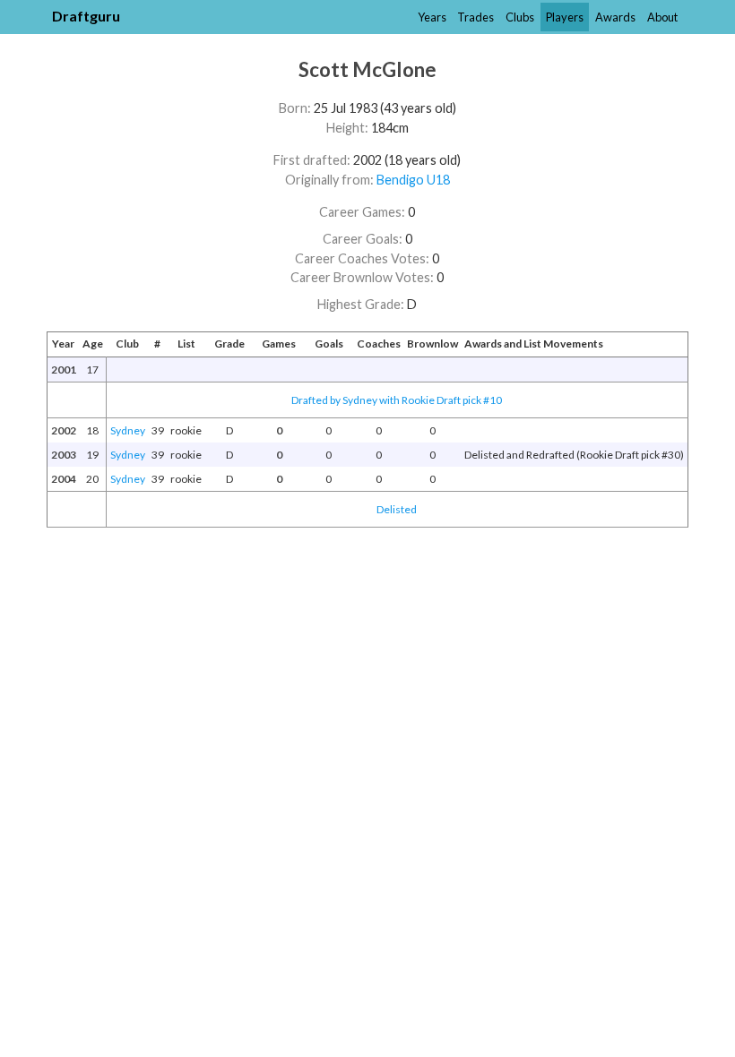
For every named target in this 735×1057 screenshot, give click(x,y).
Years (432, 17)
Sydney (127, 430)
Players (565, 17)
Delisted (396, 509)
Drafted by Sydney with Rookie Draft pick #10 (396, 400)
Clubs (520, 17)
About (662, 17)
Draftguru (86, 15)
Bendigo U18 (413, 179)
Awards (615, 17)
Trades (475, 17)
